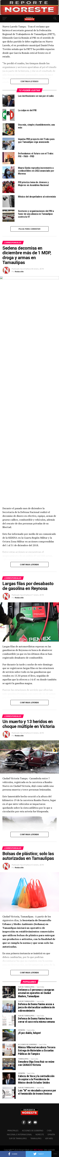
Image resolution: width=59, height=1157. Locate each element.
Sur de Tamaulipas (18, 1138)
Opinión (51, 1134)
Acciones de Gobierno (32, 1130)
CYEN (49, 1130)
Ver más (49, 1138)
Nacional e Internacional (19, 1134)
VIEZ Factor (38, 1149)
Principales (12, 1130)
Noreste (40, 1134)
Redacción (19, 271)
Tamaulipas (35, 1138)
